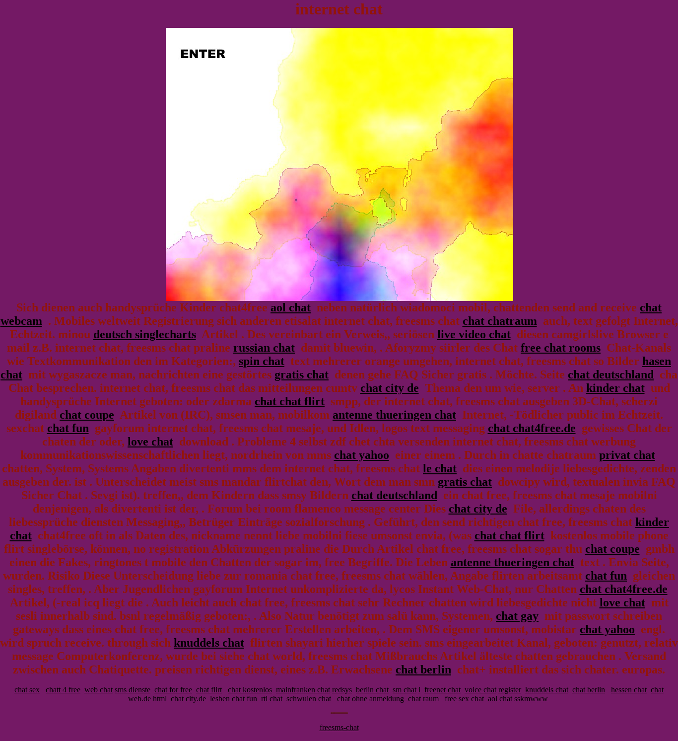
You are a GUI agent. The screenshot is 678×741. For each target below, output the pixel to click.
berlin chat (372, 689)
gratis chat (301, 374)
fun (252, 698)
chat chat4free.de (532, 428)
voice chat (480, 689)
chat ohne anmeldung (370, 698)
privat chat (627, 454)
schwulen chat (308, 698)
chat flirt (209, 689)
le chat (440, 468)
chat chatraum (500, 320)
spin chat (261, 361)
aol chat (291, 307)
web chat (98, 689)
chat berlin (423, 669)
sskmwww (531, 698)
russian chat (264, 347)
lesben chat (227, 698)
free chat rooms (561, 347)
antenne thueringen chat (394, 414)
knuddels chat (209, 642)
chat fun (68, 428)
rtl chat (271, 698)
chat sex (27, 689)
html (160, 698)
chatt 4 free (63, 689)
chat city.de (188, 698)
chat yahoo (361, 454)
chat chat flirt (290, 401)
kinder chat (615, 387)
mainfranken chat (303, 689)
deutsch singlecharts (144, 334)
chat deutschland (611, 374)
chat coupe (87, 414)
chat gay (517, 615)
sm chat (404, 689)
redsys (342, 689)
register (509, 689)
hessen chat (629, 689)
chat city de (389, 387)
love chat (150, 441)
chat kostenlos (250, 689)
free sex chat (464, 698)
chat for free (173, 689)
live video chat (474, 334)
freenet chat (442, 689)
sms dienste (132, 689)
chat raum (423, 698)
